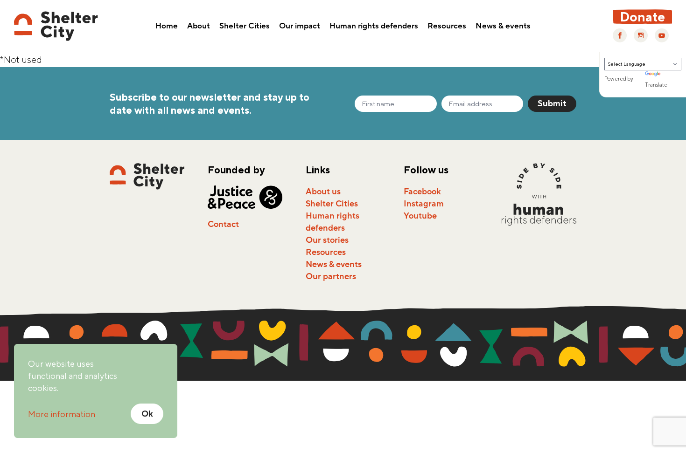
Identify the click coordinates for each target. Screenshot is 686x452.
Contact (223, 224)
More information (61, 414)
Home (166, 26)
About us (323, 191)
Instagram (424, 203)
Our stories (327, 240)
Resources (446, 26)
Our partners (331, 276)
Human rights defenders (373, 26)
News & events (503, 26)
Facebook (422, 191)
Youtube (420, 215)
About (198, 26)
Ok (147, 413)
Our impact (299, 26)
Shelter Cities (244, 26)
